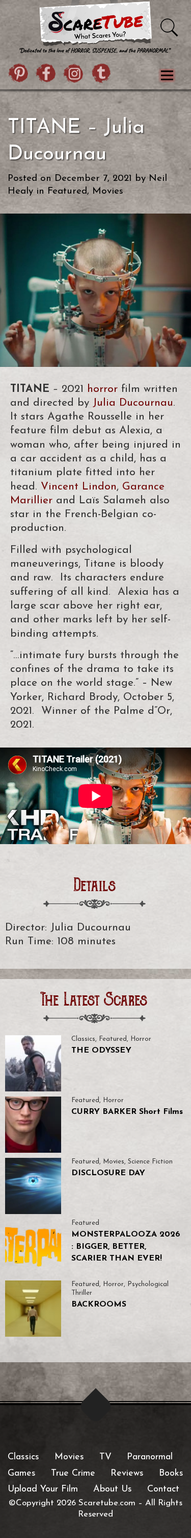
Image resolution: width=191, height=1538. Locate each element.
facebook (46, 74)
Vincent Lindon (79, 486)
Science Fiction (150, 1161)
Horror (140, 1039)
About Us (112, 1489)
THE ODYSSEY (101, 1050)
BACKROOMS (98, 1304)
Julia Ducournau (133, 403)
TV (105, 1457)
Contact (163, 1489)
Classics (83, 1039)
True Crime (73, 1473)
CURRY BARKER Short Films (127, 1112)
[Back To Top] (95, 1406)
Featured (67, 191)
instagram (74, 74)
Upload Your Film (43, 1489)
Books (171, 1473)
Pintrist (19, 74)
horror (102, 389)
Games (22, 1473)
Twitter (101, 74)
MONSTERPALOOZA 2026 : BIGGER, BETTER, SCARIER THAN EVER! (125, 1246)
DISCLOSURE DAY (108, 1173)
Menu (167, 75)
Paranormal (150, 1457)
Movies (107, 191)
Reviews (127, 1473)
